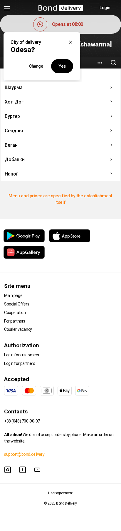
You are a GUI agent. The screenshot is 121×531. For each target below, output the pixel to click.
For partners (14, 321)
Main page (13, 295)
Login (105, 7)
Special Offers (16, 304)
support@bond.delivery (24, 454)
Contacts (16, 411)
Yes (62, 66)
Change (36, 66)
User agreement (60, 493)
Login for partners (19, 363)
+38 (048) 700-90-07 (22, 421)
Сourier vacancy (18, 329)
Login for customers (21, 355)
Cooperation (15, 312)
